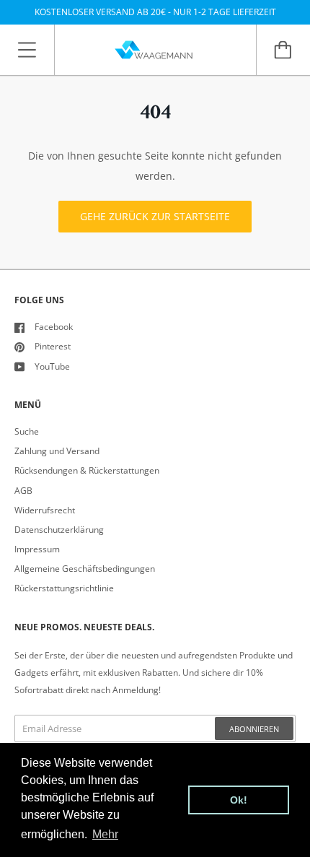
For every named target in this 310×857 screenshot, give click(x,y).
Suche (26, 431)
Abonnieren (254, 728)
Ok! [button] (238, 800)
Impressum (37, 549)
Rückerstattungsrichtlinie (64, 588)
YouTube (52, 366)
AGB (23, 490)
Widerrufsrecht (44, 510)
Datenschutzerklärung (59, 529)
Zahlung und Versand (56, 451)
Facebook (54, 327)
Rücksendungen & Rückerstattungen (86, 470)
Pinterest (53, 346)
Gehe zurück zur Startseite (155, 216)
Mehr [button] (105, 834)
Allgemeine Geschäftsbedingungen (84, 568)
